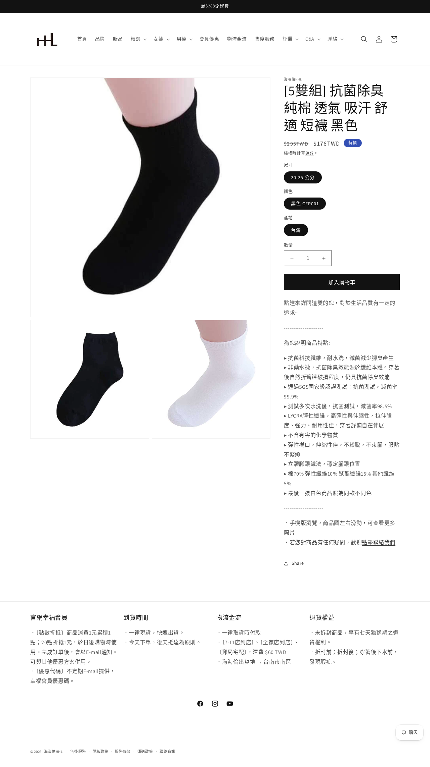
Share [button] (298, 563)
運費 (309, 153)
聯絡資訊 (167, 751)
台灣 (296, 230)
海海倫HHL (53, 751)
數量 (288, 245)
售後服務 (78, 751)
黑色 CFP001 (305, 204)
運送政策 (145, 751)
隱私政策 (101, 751)
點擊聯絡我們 (378, 542)
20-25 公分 (303, 177)
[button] (138, 39)
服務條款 (123, 751)
